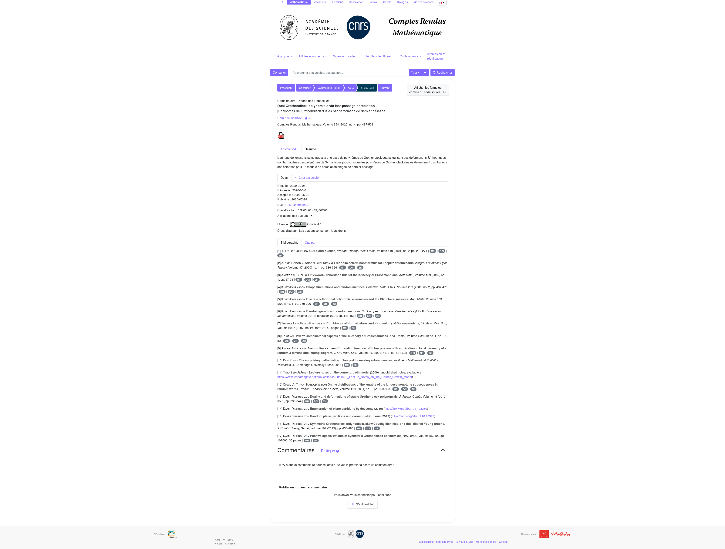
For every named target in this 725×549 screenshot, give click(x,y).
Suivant (385, 88)
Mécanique (320, 2)
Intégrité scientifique (377, 56)
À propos (283, 56)
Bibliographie (289, 242)
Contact (503, 542)
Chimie (387, 2)
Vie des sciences (423, 2)
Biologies (402, 2)
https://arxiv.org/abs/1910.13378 (413, 416)
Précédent (286, 88)
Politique (328, 450)
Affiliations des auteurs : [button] (293, 215)
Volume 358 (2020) (329, 88)
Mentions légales (486, 542)
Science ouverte (344, 56)
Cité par (310, 242)
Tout (414, 72)
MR (433, 251)
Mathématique (298, 2)
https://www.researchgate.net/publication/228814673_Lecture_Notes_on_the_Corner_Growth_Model (344, 377)
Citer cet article (308, 177)
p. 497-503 (367, 88)
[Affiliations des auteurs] (307, 118)
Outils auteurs (409, 56)
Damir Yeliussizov (289, 118)
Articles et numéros (311, 56)
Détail (284, 177)
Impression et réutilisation (436, 56)
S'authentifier (364, 504)
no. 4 (351, 88)
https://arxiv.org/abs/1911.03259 (406, 408)
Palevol (373, 2)
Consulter (279, 72)
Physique (337, 2)
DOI (442, 251)
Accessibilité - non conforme (436, 542)
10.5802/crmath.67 (297, 205)
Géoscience (356, 2)
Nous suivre (465, 542)
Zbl (280, 255)
